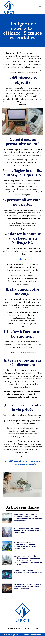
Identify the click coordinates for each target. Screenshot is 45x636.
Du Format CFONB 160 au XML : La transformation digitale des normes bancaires (27, 586)
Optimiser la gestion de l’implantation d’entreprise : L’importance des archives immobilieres (26, 545)
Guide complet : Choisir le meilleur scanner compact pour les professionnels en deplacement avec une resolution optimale (28, 560)
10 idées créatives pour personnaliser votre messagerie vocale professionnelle (25, 464)
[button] (40, 7)
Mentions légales (32, 628)
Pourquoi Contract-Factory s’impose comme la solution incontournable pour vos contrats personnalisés (28, 517)
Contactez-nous (13, 628)
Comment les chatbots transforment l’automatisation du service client (28, 572)
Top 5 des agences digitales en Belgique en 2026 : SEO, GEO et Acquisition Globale (27, 530)
